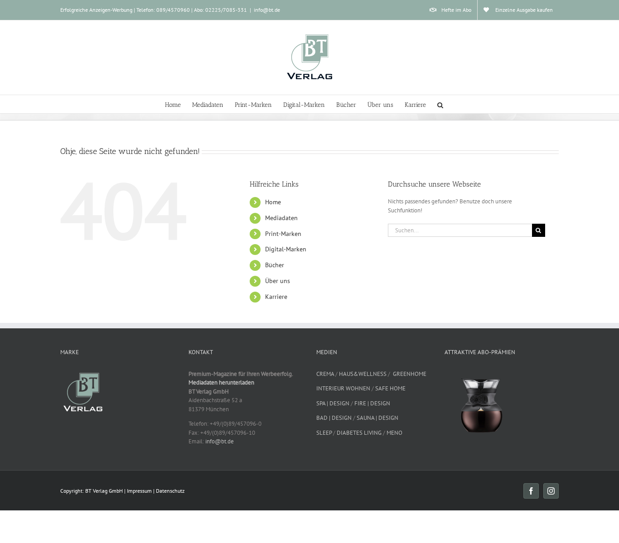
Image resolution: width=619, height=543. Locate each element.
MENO (394, 433)
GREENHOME (409, 374)
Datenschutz (170, 490)
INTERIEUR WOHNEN (343, 388)
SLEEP (324, 433)
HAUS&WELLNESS (363, 374)
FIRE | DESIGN (372, 403)
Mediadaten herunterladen (221, 382)
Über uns (277, 281)
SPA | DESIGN (332, 403)
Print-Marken (283, 234)
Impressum (139, 490)
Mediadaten (281, 218)
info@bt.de (267, 9)
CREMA (325, 374)
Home (273, 202)
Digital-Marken (285, 249)
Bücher (274, 265)
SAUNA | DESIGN (377, 418)
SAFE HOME (390, 388)
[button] (440, 104)
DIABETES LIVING (359, 433)
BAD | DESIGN (334, 418)
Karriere (276, 297)
